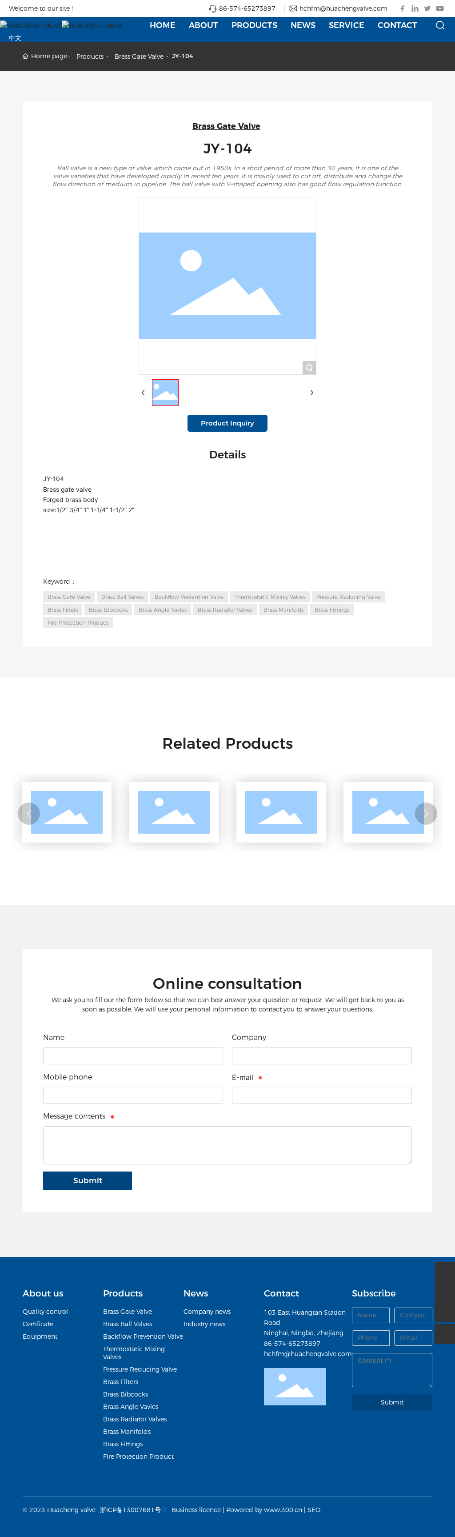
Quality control (45, 1312)
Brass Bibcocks (125, 1394)
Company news (207, 1312)
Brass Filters (120, 1382)
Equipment (40, 1336)
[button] (29, 814)
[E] (445, 1272)
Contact (281, 1293)
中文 (15, 38)
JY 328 (252, 838)
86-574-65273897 (247, 8)
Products (90, 56)
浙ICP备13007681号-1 (133, 1510)
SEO (313, 1510)
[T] (445, 1292)
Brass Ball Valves (127, 1324)
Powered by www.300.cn (264, 1510)
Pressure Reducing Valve (140, 1369)
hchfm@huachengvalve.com (343, 8)
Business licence (196, 1510)
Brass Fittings (123, 1444)
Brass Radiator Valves (135, 1419)
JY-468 (146, 838)
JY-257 (39, 838)
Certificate (38, 1324)
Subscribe (374, 1293)
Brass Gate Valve (139, 56)
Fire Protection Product (138, 1457)
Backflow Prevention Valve (143, 1336)
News (196, 1293)
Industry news (204, 1324)
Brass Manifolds (127, 1432)
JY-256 (360, 838)
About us (43, 1293)
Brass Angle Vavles (130, 1407)
